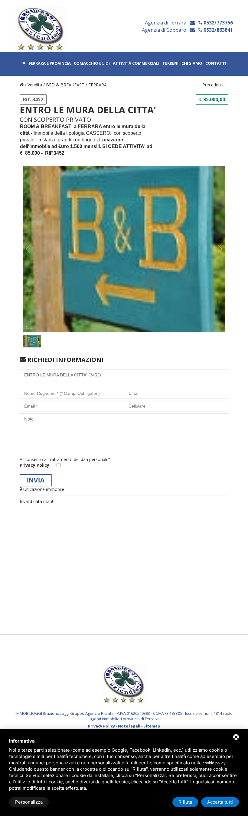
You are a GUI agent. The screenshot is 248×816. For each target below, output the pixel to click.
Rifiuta (185, 802)
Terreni (170, 63)
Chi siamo (191, 63)
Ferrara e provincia (50, 63)
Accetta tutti (220, 802)
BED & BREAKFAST (65, 85)
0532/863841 (217, 30)
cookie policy (214, 763)
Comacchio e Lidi (92, 63)
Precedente (213, 85)
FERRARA (97, 85)
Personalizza (29, 802)
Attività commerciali (136, 63)
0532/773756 (217, 22)
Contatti (215, 63)
